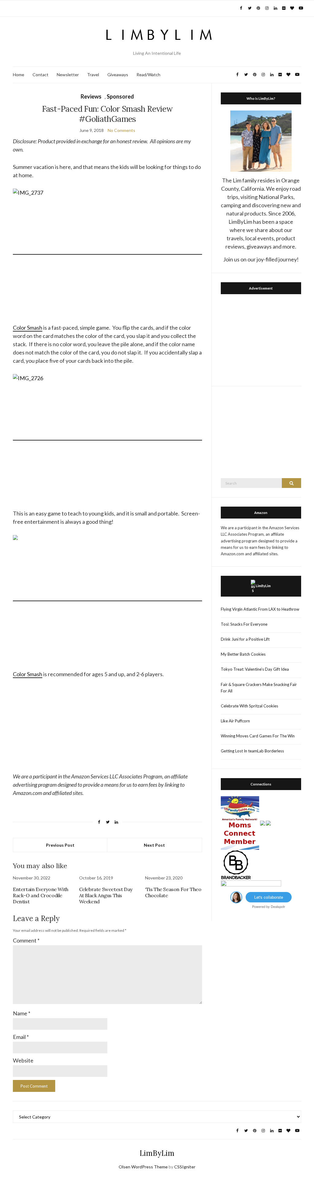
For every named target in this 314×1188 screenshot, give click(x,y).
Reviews (91, 96)
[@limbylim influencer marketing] (236, 897)
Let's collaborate (268, 897)
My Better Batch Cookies (243, 654)
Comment (26, 940)
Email (21, 1036)
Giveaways (117, 74)
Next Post (154, 845)
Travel (93, 74)
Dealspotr (278, 906)
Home (18, 74)
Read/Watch (148, 74)
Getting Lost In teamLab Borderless (252, 750)
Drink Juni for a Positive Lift (245, 639)
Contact (40, 74)
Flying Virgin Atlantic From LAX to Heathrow (260, 609)
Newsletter (68, 74)
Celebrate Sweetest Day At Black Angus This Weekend (105, 895)
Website (23, 1060)
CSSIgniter (184, 1166)
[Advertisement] (261, 338)
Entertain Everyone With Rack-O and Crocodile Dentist (40, 895)
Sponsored (120, 96)
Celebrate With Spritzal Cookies (249, 705)
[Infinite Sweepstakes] (251, 885)
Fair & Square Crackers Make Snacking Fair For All (259, 687)
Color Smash (27, 327)
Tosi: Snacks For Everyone (244, 624)
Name (21, 1013)
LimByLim (263, 586)
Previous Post (60, 845)
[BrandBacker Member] (236, 864)
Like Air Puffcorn (235, 720)
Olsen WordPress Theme (143, 1166)
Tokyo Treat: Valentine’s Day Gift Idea (255, 669)
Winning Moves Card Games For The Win (258, 735)
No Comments (121, 130)
